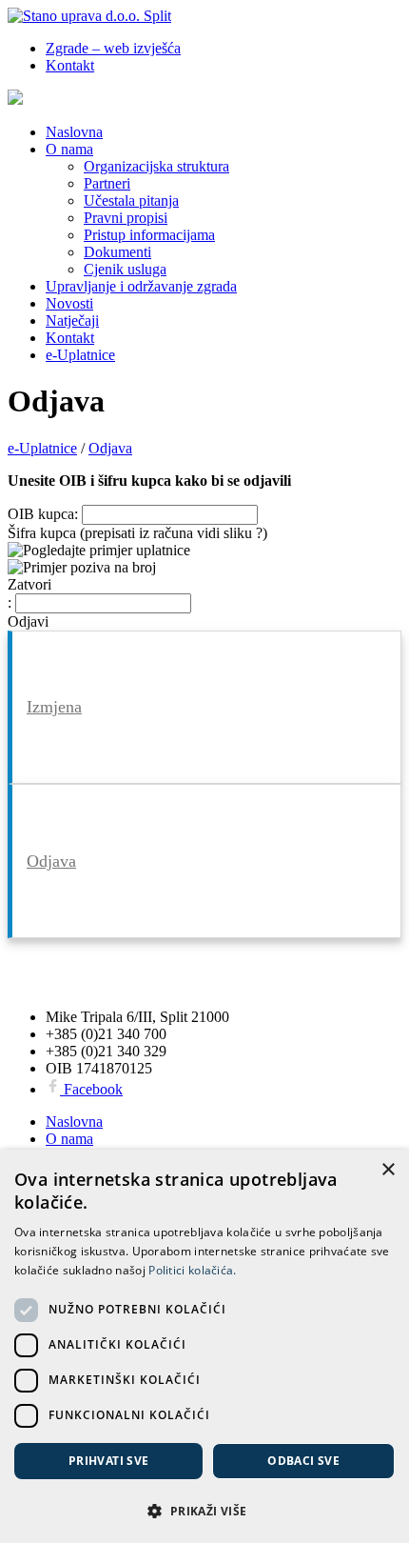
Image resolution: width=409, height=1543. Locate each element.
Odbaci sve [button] (303, 1461)
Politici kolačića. (192, 1270)
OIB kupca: (43, 514)
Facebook (91, 1089)
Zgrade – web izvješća (113, 48)
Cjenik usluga (125, 269)
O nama (69, 149)
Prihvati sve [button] (108, 1461)
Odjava (51, 861)
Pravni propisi (125, 218)
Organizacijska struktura (156, 166)
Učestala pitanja (131, 200)
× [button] (387, 1170)
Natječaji (72, 320)
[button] (204, 1510)
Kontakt (70, 65)
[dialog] (204, 1346)
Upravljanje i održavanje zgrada (141, 286)
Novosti (69, 303)
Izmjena (54, 706)
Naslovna (74, 132)
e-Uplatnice (80, 355)
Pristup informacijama (149, 235)
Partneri (107, 183)
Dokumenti (117, 252)
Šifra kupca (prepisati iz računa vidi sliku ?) (137, 533)
